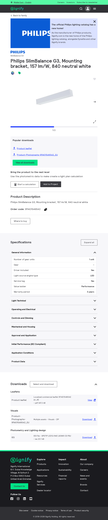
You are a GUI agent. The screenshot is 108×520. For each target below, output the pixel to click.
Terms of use (66, 510)
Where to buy (20, 221)
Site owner (23, 510)
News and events (85, 477)
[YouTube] (31, 499)
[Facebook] (12, 499)
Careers (84, 470)
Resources (42, 475)
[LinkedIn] (24, 499)
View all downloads (25, 162)
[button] (13, 102)
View (90, 400)
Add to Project (50, 184)
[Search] (81, 9)
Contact (84, 490)
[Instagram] (18, 499)
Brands (83, 484)
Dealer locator (44, 490)
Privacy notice (52, 510)
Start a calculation (26, 184)
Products (41, 464)
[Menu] (94, 9)
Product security (81, 510)
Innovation (63, 464)
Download (87, 419)
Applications (43, 470)
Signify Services (41, 483)
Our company (86, 464)
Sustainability (64, 470)
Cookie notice (37, 510)
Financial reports (62, 477)
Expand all (89, 242)
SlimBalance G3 (17, 56)
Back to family (20, 15)
